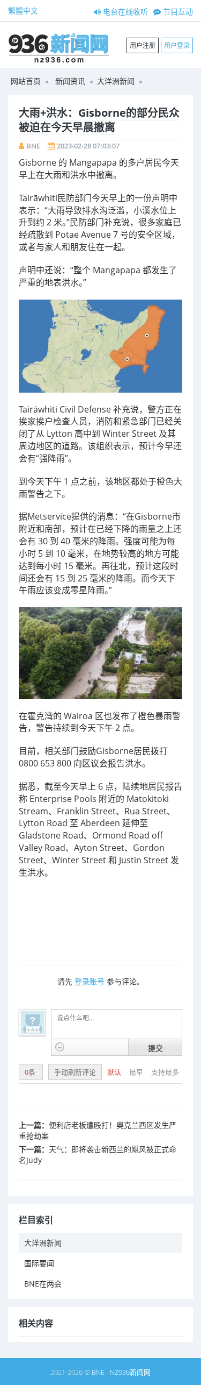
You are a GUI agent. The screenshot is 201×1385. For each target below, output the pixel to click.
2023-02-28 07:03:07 (88, 146)
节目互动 (177, 11)
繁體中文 (23, 10)
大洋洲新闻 (116, 81)
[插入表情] (60, 1047)
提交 (155, 1047)
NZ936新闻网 (130, 1372)
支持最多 (165, 1072)
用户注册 (142, 45)
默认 (115, 1072)
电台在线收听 (124, 11)
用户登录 (177, 45)
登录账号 (90, 981)
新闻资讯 (70, 81)
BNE (33, 146)
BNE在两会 (43, 1284)
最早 (137, 1072)
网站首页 (26, 81)
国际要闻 (39, 1263)
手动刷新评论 (75, 1072)
